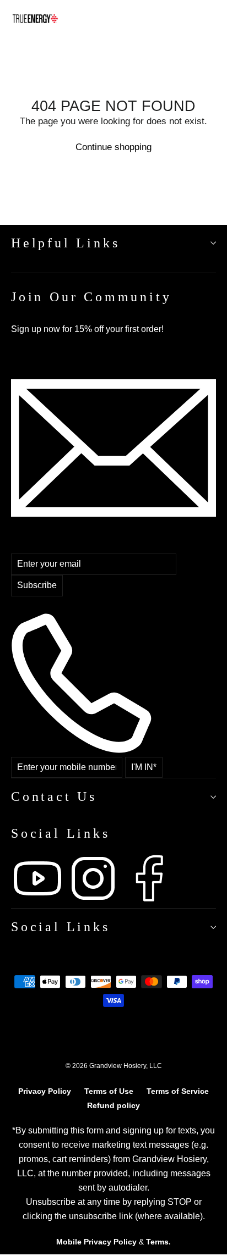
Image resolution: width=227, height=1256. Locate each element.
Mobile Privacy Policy (96, 1241)
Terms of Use (108, 1091)
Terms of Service (178, 1091)
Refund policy (113, 1105)
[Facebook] (148, 902)
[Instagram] (94, 902)
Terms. (158, 1241)
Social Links (60, 927)
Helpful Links (65, 243)
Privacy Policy (44, 1091)
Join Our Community (91, 297)
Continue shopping (113, 147)
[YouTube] (39, 902)
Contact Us (54, 796)
